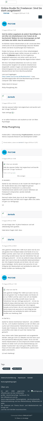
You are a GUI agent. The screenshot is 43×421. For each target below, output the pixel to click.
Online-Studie (17, 369)
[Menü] (40, 2)
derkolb (20, 142)
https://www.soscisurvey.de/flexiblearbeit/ (16, 76)
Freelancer (7, 369)
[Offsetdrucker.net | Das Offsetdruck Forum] (11, 2)
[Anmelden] (35, 2)
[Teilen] (40, 17)
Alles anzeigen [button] (21, 176)
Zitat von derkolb (12, 164)
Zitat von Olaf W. (12, 290)
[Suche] (30, 2)
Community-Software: (21, 415)
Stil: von (21, 418)
